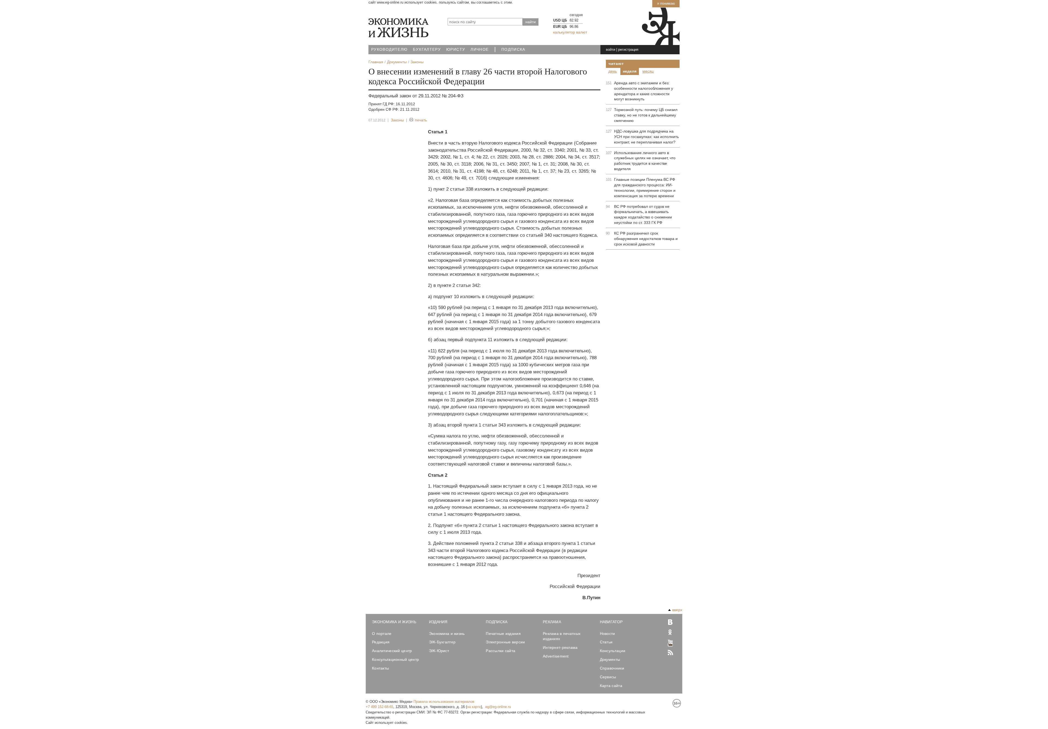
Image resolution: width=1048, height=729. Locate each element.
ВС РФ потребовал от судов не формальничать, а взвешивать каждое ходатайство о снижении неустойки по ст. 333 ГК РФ (643, 214)
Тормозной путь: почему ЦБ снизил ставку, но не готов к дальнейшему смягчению (645, 115)
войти (610, 49)
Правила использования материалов (443, 702)
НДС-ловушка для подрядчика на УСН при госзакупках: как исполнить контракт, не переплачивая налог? (646, 136)
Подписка (513, 49)
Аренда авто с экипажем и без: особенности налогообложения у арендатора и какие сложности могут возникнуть (643, 91)
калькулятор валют (570, 32)
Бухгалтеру (427, 49)
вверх (677, 610)
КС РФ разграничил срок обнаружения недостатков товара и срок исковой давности (646, 238)
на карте (474, 707)
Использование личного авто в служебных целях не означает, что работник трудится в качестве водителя (644, 161)
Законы (397, 120)
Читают (616, 63)
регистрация (628, 49)
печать (421, 120)
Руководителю (389, 49)
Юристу (455, 49)
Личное (480, 49)
